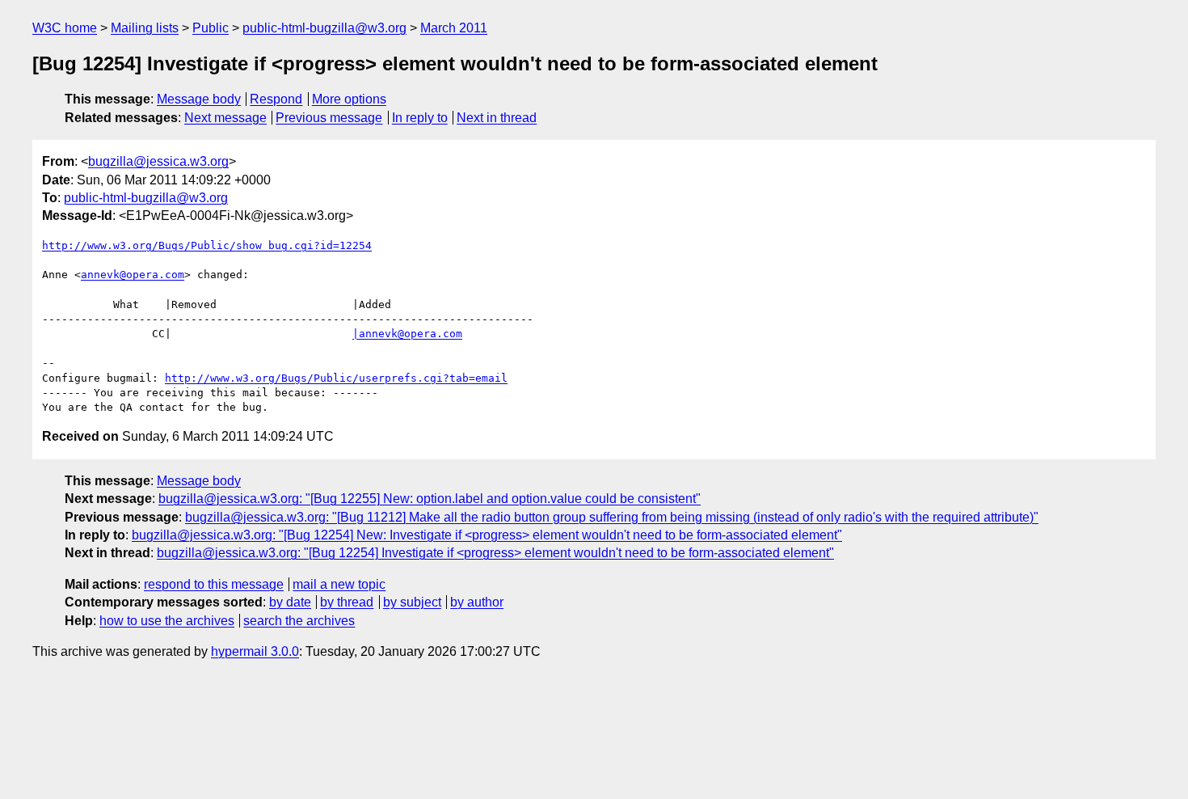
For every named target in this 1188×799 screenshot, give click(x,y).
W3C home (64, 28)
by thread (346, 602)
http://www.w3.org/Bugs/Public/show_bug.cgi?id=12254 (207, 245)
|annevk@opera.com (407, 334)
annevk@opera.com (132, 274)
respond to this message (214, 584)
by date (290, 602)
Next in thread (497, 118)
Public (210, 28)
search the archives (299, 621)
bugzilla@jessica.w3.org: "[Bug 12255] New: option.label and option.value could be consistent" (429, 498)
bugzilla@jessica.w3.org (158, 161)
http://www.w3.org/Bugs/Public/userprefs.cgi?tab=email (336, 378)
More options (349, 99)
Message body (199, 99)
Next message (225, 118)
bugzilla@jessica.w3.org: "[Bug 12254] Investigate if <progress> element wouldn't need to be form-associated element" (495, 553)
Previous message (329, 118)
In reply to (420, 118)
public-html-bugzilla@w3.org (324, 28)
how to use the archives (166, 621)
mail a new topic (339, 584)
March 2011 (453, 28)
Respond (276, 99)
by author (476, 602)
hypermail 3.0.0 (255, 651)
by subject (412, 602)
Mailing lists (145, 28)
